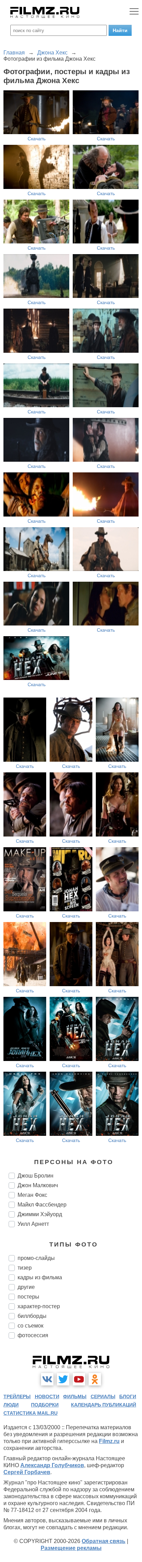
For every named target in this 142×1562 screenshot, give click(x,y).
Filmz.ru (109, 1441)
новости (47, 1396)
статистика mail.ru (30, 1413)
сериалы (103, 1396)
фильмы (75, 1396)
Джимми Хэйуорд (40, 1214)
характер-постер (39, 1306)
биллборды (32, 1316)
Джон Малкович (38, 1185)
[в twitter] (63, 1379)
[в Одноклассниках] (95, 1379)
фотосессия (33, 1335)
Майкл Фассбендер (42, 1205)
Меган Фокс (32, 1195)
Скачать (36, 138)
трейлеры (17, 1396)
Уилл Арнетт (33, 1224)
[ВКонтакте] (47, 1379)
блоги (127, 1396)
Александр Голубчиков (52, 1465)
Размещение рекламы (71, 1548)
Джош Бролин (35, 1176)
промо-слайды (36, 1258)
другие (26, 1287)
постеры (28, 1297)
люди (11, 1405)
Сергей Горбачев (26, 1472)
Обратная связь (103, 1541)
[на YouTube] (79, 1379)
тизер (25, 1268)
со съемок (30, 1326)
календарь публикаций (103, 1405)
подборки (45, 1405)
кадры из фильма (40, 1277)
